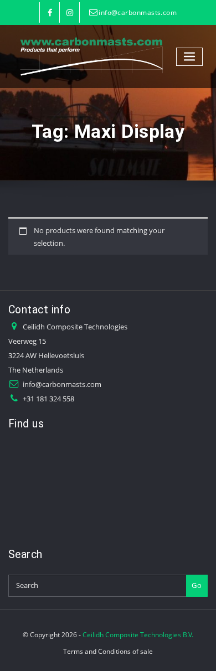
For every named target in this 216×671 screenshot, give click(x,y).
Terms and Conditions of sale (108, 651)
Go (197, 585)
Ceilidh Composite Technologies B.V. (138, 634)
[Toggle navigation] (189, 57)
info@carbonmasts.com (138, 12)
